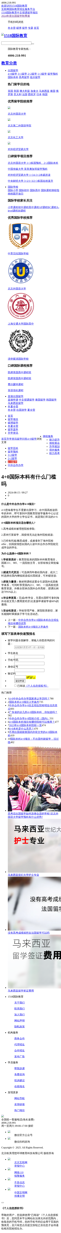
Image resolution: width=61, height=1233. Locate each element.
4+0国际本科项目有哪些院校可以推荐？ (32, 721)
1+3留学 (42, 73)
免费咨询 (19, 1074)
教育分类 (9, 63)
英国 (10, 91)
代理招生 (19, 1044)
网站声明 (19, 1020)
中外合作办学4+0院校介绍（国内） (29, 718)
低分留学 (35, 77)
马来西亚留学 (15, 403)
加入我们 (19, 1014)
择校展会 (54, 443)
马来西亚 (44, 91)
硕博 (18, 28)
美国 (16, 91)
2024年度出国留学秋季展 (15, 16)
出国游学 (21, 410)
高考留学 (24, 77)
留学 (24, 28)
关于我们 (19, 1002)
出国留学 (13, 70)
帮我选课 (19, 1068)
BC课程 (52, 207)
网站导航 (19, 1098)
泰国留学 (40, 399)
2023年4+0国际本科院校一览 (25, 725)
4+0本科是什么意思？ (21, 728)
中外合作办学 (15, 465)
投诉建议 (19, 1080)
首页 (36, 28)
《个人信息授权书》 (36, 685)
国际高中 (35, 190)
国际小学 (13, 190)
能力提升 (54, 439)
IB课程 (22, 210)
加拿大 (34, 91)
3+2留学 (12, 455)
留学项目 (13, 419)
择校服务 (48, 436)
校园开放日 (16, 193)
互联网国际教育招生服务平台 (18, 9)
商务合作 (19, 1038)
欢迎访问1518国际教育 (14, 5)
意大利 (17, 94)
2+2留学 (32, 73)
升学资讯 (13, 432)
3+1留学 (22, 73)
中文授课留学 (26, 399)
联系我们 (19, 1008)
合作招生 (19, 1050)
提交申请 (20, 681)
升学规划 (54, 446)
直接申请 (13, 399)
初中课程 (23, 207)
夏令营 (31, 410)
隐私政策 (19, 1026)
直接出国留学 (15, 396)
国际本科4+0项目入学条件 (33, 626)
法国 (24, 94)
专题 (30, 28)
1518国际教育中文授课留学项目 (19, 12)
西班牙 (32, 94)
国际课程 (46, 190)
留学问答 (22, 438)
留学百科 (13, 448)
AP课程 (43, 207)
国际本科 (13, 77)
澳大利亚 (25, 91)
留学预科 (52, 73)
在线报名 (19, 1086)
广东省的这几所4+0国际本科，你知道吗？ (33, 712)
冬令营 (12, 28)
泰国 (52, 91)
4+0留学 (12, 73)
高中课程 (34, 207)
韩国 (44, 94)
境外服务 (54, 449)
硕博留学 (13, 422)
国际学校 (13, 186)
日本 (39, 94)
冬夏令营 (13, 406)
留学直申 (13, 429)
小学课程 (13, 207)
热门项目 (19, 1110)
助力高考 (54, 453)
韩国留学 (51, 399)
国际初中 (24, 190)
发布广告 (19, 1056)
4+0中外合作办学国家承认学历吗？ (29, 698)
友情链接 (19, 1104)
